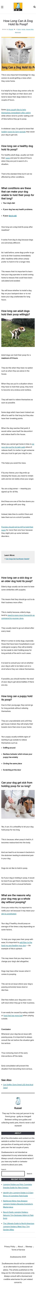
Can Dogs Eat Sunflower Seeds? (17, 559)
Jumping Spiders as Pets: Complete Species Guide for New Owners (17, 1186)
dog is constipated (8, 914)
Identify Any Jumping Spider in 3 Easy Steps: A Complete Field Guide (18, 1194)
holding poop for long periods (13, 132)
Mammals (18, 32)
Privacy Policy (9, 1247)
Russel (11, 29)
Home (23, 29)
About (20, 1247)
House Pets (30, 29)
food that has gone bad (12, 1015)
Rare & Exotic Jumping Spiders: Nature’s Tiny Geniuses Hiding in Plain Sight (18, 1215)
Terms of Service (18, 1250)
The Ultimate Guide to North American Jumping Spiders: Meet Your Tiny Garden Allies (18, 1226)
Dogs (19, 29)
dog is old (12, 216)
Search (3, 1169)
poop (8, 158)
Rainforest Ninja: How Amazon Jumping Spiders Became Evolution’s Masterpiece (18, 1204)
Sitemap (29, 1247)
